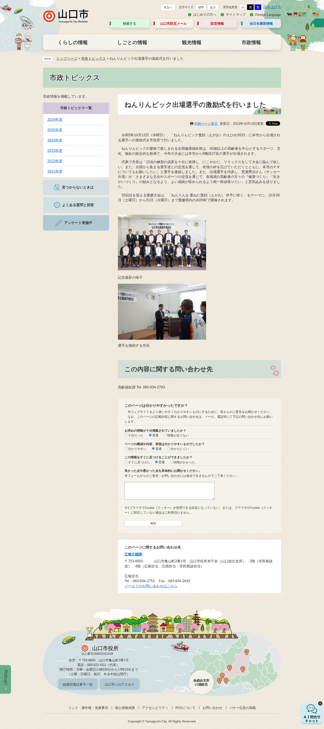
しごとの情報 (132, 42)
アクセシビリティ (155, 707)
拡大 (213, 7)
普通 (155, 435)
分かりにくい (179, 449)
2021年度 (54, 171)
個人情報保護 (125, 707)
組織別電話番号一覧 (78, 684)
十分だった (135, 435)
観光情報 (191, 42)
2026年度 (54, 119)
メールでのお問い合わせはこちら (151, 586)
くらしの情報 (73, 42)
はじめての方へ (204, 14)
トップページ (66, 58)
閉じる (320, 703)
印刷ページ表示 (206, 123)
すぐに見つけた (139, 462)
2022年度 (54, 161)
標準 (201, 7)
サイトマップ (236, 14)
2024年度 (54, 140)
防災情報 (217, 23)
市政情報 (251, 42)
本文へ (168, 7)
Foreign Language (268, 15)
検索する (129, 23)
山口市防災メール (173, 23)
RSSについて (185, 707)
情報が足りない (178, 435)
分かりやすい (137, 449)
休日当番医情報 (261, 23)
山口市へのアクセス (119, 684)
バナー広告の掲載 (242, 707)
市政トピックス (93, 58)
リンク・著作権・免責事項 (88, 707)
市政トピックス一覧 (76, 108)
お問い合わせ (212, 707)
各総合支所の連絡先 (201, 682)
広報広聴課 (133, 554)
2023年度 (54, 151)
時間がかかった (184, 462)
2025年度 (54, 130)
